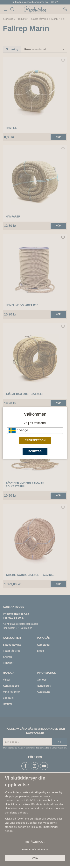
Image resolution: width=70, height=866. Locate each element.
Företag (35, 451)
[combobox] (35, 430)
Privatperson (35, 440)
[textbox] (35, 430)
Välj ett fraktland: (35, 423)
